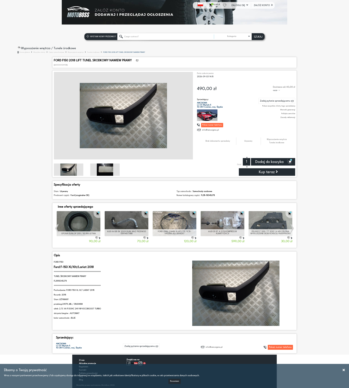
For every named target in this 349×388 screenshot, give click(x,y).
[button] (57, 228)
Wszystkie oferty (39, 52)
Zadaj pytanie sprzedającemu (275, 101)
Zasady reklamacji (287, 117)
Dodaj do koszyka (270, 162)
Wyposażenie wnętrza (76, 52)
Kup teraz (267, 172)
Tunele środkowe (93, 52)
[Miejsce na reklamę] (174, 12)
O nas (82, 360)
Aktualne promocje (87, 364)
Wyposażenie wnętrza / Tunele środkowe (48, 48)
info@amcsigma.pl (210, 130)
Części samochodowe (56, 52)
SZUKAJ (258, 37)
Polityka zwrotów (288, 113)
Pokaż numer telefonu (212, 125)
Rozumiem (174, 381)
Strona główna (24, 52)
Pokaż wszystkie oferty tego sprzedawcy (278, 106)
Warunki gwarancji (287, 110)
